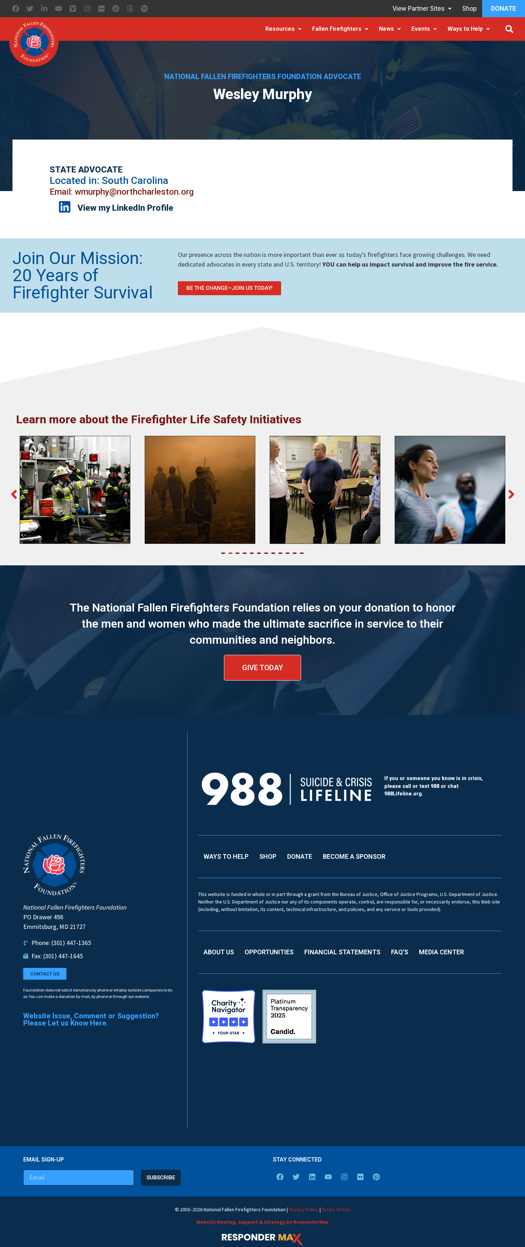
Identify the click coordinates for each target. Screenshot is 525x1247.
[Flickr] (101, 8)
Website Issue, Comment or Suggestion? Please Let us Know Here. (91, 1019)
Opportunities (269, 952)
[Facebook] (16, 8)
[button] (509, 29)
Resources (280, 28)
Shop (469, 8)
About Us (219, 952)
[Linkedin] (312, 1177)
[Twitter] (30, 8)
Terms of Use (336, 1209)
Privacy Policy (304, 1209)
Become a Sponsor (354, 856)
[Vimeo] (73, 8)
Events (420, 28)
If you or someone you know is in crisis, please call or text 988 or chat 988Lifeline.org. (433, 786)
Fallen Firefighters (336, 28)
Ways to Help (465, 28)
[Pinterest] (116, 8)
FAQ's (399, 952)
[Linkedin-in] (44, 8)
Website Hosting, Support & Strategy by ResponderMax (262, 1222)
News (386, 28)
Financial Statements (342, 952)
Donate (503, 8)
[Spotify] (144, 8)
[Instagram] (87, 8)
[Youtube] (58, 8)
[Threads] (130, 8)
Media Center (441, 952)
